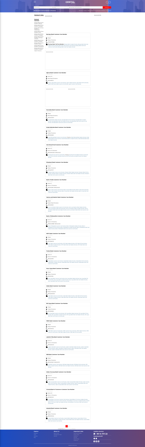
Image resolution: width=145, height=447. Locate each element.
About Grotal (56, 433)
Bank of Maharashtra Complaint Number (68, 227)
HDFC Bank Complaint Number (54, 244)
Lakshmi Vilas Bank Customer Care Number (58, 337)
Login (108, 2)
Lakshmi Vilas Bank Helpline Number (73, 346)
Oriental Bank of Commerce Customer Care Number (60, 389)
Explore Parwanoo (38, 50)
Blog (35, 437)
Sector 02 (50, 393)
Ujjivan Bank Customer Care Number (56, 72)
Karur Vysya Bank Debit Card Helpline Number (78, 279)
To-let (35, 434)
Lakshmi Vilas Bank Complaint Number (63, 348)
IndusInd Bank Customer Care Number (56, 408)
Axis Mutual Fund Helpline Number (76, 154)
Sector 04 (50, 76)
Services (55, 436)
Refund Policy (76, 438)
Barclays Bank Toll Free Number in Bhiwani (38, 23)
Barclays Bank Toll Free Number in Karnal (38, 43)
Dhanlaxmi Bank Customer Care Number (57, 162)
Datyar (49, 38)
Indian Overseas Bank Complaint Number (66, 383)
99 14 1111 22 (102, 434)
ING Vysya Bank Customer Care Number (57, 303)
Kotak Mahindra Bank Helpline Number (78, 137)
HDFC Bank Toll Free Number (81, 243)
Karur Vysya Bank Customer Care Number (57, 268)
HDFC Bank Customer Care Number (55, 233)
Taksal (49, 131)
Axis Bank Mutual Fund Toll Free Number (66, 156)
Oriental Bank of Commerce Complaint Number (76, 400)
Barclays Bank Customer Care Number (56, 34)
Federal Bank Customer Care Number (56, 251)
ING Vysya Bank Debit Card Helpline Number (75, 314)
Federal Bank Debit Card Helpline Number (70, 262)
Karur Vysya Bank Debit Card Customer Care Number (58, 281)
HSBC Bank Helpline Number (64, 332)
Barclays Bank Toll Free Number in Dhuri (38, 32)
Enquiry (85, 10)
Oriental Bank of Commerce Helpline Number (78, 399)
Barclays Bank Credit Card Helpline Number (66, 46)
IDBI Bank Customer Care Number (55, 354)
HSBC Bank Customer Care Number (55, 321)
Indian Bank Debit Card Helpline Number (69, 297)
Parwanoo (81, 10)
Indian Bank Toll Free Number (81, 295)
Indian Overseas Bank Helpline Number (75, 381)
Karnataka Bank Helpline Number (54, 119)
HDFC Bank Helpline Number (69, 243)
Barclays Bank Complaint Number (71, 44)
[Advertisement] (67, 25)
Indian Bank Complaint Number (54, 297)
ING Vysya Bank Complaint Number (59, 314)
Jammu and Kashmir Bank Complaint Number (75, 208)
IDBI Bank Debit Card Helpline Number (66, 365)
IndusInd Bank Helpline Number (70, 418)
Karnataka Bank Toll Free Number (68, 119)
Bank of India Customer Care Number (56, 179)
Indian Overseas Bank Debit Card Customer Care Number (66, 384)
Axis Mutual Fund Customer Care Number (57, 144)
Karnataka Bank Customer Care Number (57, 110)
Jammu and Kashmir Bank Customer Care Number (60, 197)
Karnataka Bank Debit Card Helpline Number (61, 121)
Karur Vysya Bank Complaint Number (61, 279)
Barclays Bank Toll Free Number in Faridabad (38, 35)
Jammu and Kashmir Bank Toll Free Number (57, 208)
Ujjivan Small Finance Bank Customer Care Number (58, 84)
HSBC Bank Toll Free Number (76, 332)
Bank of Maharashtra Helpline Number (74, 226)
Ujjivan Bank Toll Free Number (82, 82)
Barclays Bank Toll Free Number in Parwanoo (96, 10)
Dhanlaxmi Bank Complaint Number (59, 173)
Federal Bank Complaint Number (54, 262)
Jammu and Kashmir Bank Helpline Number (77, 207)
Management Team (58, 434)
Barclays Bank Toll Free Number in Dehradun (38, 26)
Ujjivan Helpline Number (71, 82)
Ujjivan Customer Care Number (75, 84)
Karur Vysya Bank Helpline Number (72, 278)
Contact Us (76, 440)
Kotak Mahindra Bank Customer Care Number (58, 127)
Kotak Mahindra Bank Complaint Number (69, 138)
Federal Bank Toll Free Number (82, 260)
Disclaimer (76, 436)
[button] (70, 2)
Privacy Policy (76, 434)
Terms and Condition (78, 433)
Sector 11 (50, 183)
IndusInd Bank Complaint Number (58, 419)
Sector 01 (50, 148)
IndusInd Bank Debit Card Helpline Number (74, 419)
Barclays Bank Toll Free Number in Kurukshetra (39, 46)
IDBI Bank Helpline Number (68, 364)
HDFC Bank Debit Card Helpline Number (69, 244)
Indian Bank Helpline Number (69, 295)
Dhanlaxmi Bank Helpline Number (71, 172)
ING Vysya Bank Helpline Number (71, 313)
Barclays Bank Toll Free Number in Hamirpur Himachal (38, 37)
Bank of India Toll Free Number (82, 189)
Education (36, 433)
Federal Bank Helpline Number (69, 260)
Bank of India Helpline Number (69, 189)
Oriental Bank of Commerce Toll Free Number (57, 400)
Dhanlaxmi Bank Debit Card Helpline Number (76, 173)
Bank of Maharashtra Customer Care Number (58, 216)
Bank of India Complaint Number (54, 191)
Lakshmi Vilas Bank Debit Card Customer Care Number (63, 349)
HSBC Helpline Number (81, 330)
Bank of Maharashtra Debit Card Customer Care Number (66, 228)
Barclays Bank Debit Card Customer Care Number (65, 45)
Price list (75, 437)
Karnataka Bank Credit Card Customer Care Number (62, 122)
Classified (35, 436)
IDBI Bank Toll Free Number (79, 364)
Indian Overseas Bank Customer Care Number (58, 372)
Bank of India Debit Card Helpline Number (70, 191)
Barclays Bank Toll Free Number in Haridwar (38, 41)
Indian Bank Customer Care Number (56, 286)
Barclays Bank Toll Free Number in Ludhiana (38, 49)
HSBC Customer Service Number (69, 330)
